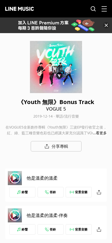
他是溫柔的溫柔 (42, 178)
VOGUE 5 (56, 109)
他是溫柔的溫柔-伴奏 (47, 215)
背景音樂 (81, 192)
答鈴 (53, 192)
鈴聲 (25, 192)
